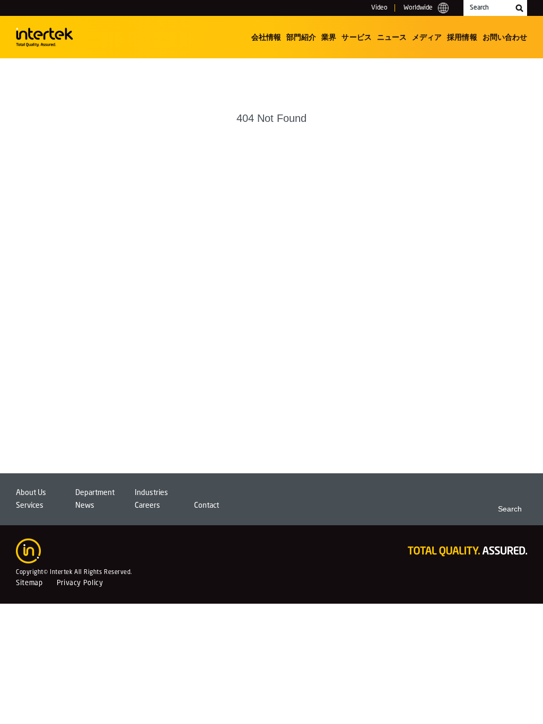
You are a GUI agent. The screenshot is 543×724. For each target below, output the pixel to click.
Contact (206, 505)
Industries (151, 493)
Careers (147, 505)
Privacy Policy (80, 583)
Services (29, 505)
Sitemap (29, 583)
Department (95, 493)
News (84, 505)
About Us (31, 493)
